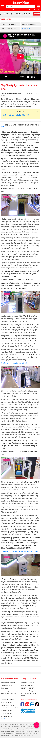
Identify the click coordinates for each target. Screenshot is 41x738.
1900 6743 (31, 688)
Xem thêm (4, 719)
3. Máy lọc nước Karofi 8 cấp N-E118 (14, 363)
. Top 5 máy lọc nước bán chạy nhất (16, 115)
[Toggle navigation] (2, 6)
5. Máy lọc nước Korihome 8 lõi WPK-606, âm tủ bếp (19, 551)
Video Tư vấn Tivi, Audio (9, 24)
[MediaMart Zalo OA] (32, 704)
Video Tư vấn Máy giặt (9, 29)
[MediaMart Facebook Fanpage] (22, 704)
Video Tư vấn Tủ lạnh (29, 24)
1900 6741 (23, 688)
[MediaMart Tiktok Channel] (37, 704)
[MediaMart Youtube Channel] (27, 704)
